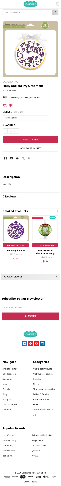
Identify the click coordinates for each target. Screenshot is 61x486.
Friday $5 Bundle (41, 394)
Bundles (37, 378)
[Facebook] (5, 158)
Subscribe (7, 378)
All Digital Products (42, 368)
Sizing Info (8, 399)
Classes (36, 384)
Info (5, 384)
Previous (53, 211)
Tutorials (7, 389)
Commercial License (43, 409)
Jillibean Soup (9, 440)
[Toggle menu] (4, 4)
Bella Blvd (7, 455)
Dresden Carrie (39, 445)
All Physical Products (43, 373)
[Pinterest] (29, 158)
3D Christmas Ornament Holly (45, 252)
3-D (34, 414)
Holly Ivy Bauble (16, 250)
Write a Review (10, 90)
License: (13, 111)
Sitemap (7, 409)
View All (35, 455)
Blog (5, 394)
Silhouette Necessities (44, 389)
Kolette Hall (9, 450)
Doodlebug (8, 445)
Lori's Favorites (10, 404)
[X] (23, 158)
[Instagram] (42, 343)
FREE (35, 404)
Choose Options (15, 245)
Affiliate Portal (10, 368)
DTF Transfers (9, 373)
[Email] (11, 158)
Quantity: (9, 125)
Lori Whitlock (9, 435)
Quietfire (36, 450)
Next (56, 211)
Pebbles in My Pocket (42, 435)
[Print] (17, 158)
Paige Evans (37, 440)
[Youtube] (36, 343)
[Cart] (57, 4)
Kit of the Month (41, 399)
